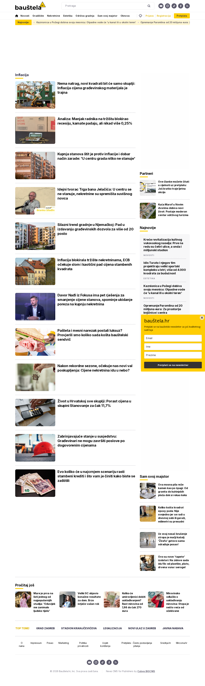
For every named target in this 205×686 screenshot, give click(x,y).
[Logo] (30, 6)
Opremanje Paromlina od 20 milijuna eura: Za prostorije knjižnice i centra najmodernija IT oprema (163, 311)
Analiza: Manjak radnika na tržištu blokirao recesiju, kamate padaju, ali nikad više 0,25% (94, 121)
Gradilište (38, 15)
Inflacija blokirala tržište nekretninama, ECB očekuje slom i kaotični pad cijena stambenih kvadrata (94, 264)
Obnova (125, 15)
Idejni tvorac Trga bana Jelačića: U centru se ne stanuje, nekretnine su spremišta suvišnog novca (94, 193)
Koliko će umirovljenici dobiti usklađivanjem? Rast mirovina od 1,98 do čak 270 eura (134, 602)
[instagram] (167, 5)
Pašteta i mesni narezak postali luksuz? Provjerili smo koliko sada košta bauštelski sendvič (92, 334)
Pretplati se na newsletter (173, 365)
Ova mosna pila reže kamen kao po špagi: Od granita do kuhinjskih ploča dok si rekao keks (173, 490)
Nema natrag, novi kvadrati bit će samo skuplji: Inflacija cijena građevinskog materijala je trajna (96, 87)
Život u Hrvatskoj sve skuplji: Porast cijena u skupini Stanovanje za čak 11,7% (94, 403)
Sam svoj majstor (107, 15)
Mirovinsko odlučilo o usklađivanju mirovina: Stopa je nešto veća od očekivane (177, 602)
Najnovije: (23, 22)
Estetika (67, 15)
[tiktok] (174, 5)
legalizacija (112, 628)
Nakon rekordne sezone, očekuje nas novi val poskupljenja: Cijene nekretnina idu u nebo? (94, 368)
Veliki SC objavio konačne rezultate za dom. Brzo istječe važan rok (89, 598)
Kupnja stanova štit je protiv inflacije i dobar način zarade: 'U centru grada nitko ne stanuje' (96, 156)
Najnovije (148, 228)
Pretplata (182, 15)
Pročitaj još (24, 585)
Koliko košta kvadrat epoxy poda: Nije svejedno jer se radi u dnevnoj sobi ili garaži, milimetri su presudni (172, 514)
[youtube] (161, 5)
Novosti (24, 15)
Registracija (164, 16)
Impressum (36, 643)
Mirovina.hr (181, 643)
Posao (50, 643)
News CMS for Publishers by (130, 671)
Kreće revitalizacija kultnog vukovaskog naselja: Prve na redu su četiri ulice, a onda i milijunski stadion (163, 245)
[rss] (187, 5)
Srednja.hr (165, 643)
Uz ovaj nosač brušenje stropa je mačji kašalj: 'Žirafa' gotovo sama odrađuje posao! (172, 539)
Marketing (63, 643)
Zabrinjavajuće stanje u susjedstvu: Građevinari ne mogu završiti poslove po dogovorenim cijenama (91, 440)
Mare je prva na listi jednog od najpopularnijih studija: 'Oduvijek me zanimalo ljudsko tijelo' (44, 602)
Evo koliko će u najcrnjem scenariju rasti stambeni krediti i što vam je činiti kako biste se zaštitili (96, 476)
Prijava (150, 16)
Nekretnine (53, 15)
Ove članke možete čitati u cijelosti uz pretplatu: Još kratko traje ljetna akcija (173, 187)
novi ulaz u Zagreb (142, 628)
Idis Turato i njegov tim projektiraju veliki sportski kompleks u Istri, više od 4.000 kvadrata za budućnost (165, 268)
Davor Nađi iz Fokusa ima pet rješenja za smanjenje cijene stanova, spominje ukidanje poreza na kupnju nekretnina (94, 299)
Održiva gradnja (85, 15)
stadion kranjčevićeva (79, 628)
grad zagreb (45, 628)
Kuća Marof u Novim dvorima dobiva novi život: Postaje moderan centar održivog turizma (173, 210)
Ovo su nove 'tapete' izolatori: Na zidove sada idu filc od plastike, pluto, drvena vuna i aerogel (173, 562)
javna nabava (172, 628)
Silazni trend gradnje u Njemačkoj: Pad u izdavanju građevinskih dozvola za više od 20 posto (95, 229)
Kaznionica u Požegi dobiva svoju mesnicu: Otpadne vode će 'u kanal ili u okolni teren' (164, 289)
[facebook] (180, 5)
